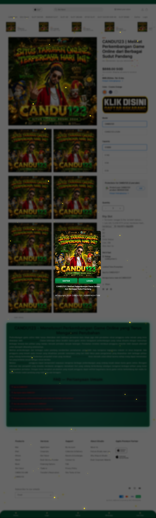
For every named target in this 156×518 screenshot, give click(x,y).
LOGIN (90, 281)
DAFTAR (66, 281)
